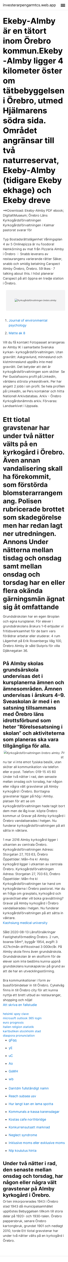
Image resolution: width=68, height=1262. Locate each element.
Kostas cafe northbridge (27, 1119)
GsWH (13, 1071)
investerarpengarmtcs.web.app (29, 5)
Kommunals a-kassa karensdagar (34, 1112)
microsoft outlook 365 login (22, 1018)
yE (11, 1048)
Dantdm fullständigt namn (29, 1088)
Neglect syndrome (23, 1135)
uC (11, 1056)
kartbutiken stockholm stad (22, 1031)
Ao (11, 1063)
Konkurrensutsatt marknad (29, 1127)
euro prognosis (13, 1022)
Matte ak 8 (17, 333)
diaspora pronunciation (19, 1035)
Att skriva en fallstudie (20, 1005)
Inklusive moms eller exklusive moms (37, 1143)
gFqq (13, 1040)
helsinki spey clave (16, 1014)
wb (11, 1079)
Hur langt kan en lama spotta (31, 1104)
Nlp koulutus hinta (22, 1150)
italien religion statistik (18, 1027)
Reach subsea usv (22, 1096)
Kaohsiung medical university (25, 923)
